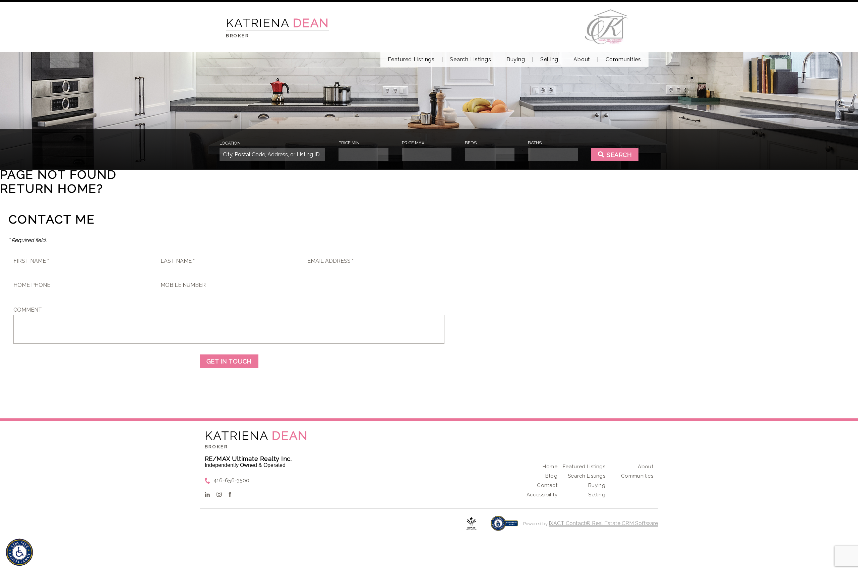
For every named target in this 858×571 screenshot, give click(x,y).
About (581, 59)
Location (230, 143)
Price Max (413, 142)
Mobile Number (183, 285)
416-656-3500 (231, 480)
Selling (549, 59)
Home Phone (31, 285)
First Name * (31, 261)
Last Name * (178, 261)
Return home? (52, 188)
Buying (515, 59)
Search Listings (470, 59)
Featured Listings (411, 59)
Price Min (349, 142)
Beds (471, 142)
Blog (551, 476)
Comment (27, 310)
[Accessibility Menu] (19, 552)
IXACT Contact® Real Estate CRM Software (603, 523)
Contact (547, 485)
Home (550, 467)
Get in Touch (229, 361)
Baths (535, 142)
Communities (623, 59)
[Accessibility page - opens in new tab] (504, 526)
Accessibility (542, 495)
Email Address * (330, 261)
